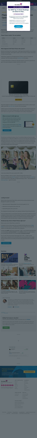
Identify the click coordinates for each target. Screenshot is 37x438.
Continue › (18, 26)
